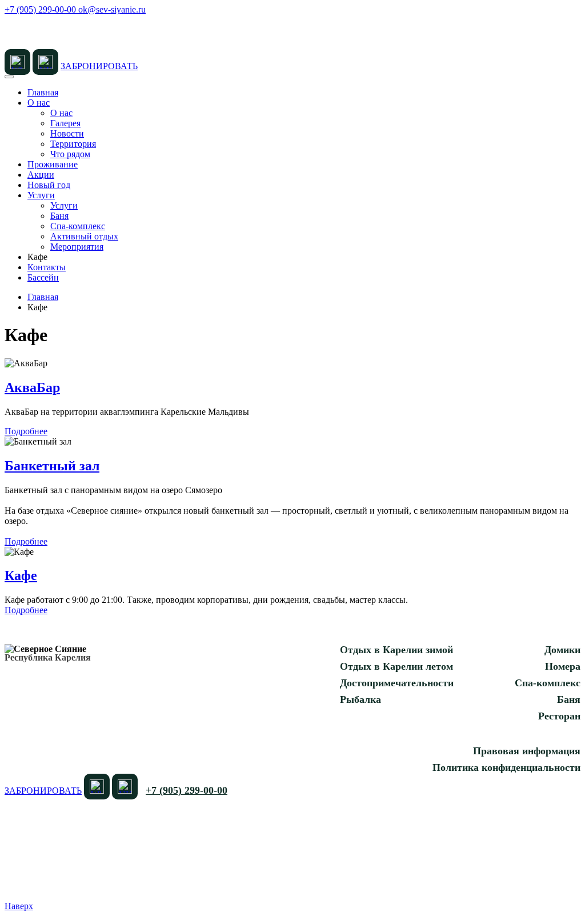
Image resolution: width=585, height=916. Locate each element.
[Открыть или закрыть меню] (9, 76)
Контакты (46, 267)
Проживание (52, 164)
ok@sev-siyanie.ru (112, 9)
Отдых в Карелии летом (396, 666)
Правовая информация (526, 751)
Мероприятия (76, 246)
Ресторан (559, 716)
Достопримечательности (397, 683)
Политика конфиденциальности (506, 767)
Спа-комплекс (77, 226)
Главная (42, 92)
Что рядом (70, 154)
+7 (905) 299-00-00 (41, 9)
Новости (67, 133)
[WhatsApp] (17, 62)
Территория (73, 144)
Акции (40, 174)
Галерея (65, 123)
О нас (38, 102)
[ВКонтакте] (45, 62)
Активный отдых (84, 236)
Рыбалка (360, 699)
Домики (562, 649)
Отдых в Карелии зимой (396, 649)
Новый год (48, 185)
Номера (562, 666)
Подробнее (26, 431)
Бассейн (43, 277)
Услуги (41, 195)
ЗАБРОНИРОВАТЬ (99, 66)
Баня (59, 216)
